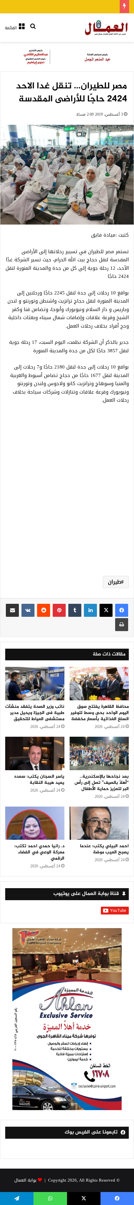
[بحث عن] (33, 30)
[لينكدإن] (90, 610)
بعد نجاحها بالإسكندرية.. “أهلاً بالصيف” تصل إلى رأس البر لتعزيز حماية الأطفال (101, 783)
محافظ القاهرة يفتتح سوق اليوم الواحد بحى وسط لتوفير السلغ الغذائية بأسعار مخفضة (100, 713)
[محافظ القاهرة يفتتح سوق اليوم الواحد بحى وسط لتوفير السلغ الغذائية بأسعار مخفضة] (99, 683)
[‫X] (106, 610)
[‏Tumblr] (74, 610)
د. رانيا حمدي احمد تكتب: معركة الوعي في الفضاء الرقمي (39, 852)
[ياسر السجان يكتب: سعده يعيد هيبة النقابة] (34, 753)
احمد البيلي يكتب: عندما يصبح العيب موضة (104, 849)
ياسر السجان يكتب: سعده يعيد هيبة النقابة (39, 779)
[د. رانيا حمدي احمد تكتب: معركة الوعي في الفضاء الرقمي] (34, 823)
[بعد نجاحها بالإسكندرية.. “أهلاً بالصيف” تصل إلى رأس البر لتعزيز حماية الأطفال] (99, 753)
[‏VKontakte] (27, 610)
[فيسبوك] (121, 610)
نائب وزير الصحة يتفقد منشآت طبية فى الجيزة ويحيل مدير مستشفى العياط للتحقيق (34, 713)
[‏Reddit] (43, 610)
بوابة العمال (25, 1180)
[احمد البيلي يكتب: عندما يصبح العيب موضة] (99, 823)
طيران (114, 582)
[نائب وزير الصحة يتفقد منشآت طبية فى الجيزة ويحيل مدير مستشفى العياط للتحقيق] (34, 683)
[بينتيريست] (59, 610)
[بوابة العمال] (106, 27)
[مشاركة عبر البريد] (12, 610)
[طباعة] (121, 624)
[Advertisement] (67, 497)
